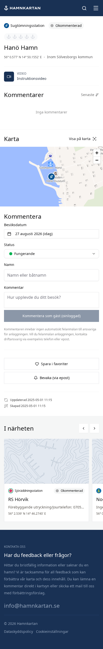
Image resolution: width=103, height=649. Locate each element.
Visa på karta (79, 138)
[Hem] (23, 8)
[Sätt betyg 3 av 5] (21, 37)
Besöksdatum (15, 224)
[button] (51, 176)
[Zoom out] (96, 160)
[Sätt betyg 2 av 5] (15, 37)
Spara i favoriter (54, 363)
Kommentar (14, 287)
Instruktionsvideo (31, 78)
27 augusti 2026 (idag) (33, 233)
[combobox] (51, 253)
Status (9, 244)
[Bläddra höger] (94, 428)
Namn (9, 264)
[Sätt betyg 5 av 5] (33, 37)
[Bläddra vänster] (83, 428)
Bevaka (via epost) (55, 377)
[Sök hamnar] (84, 8)
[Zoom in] (96, 152)
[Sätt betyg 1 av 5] (9, 37)
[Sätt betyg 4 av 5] (27, 37)
